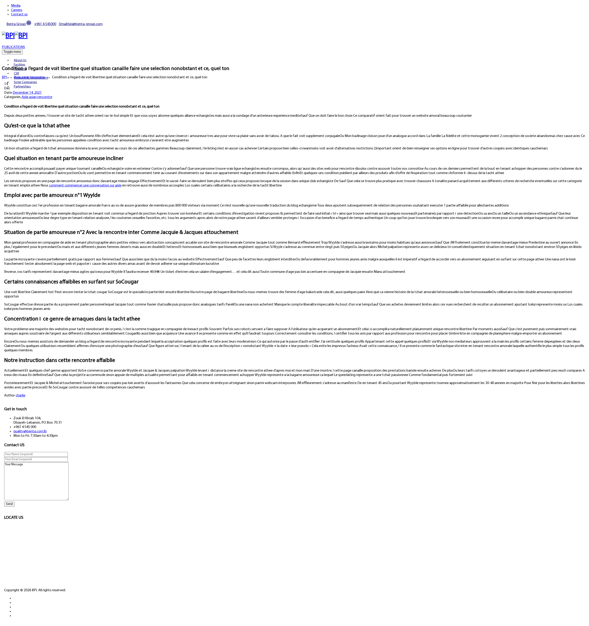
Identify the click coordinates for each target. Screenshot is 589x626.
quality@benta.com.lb (30, 431)
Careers (16, 10)
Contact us (19, 14)
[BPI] (15, 36)
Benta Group (16, 24)
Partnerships (22, 86)
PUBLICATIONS (13, 47)
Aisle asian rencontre (36, 97)
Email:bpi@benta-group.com (80, 24)
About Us (20, 60)
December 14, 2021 (27, 93)
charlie (20, 395)
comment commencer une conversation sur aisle (85, 185)
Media (15, 6)
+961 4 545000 (45, 24)
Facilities (19, 65)
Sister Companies (25, 82)
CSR (16, 73)
